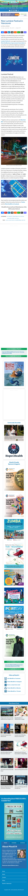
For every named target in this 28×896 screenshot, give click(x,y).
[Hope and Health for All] (14, 450)
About (17, 8)
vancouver (17, 218)
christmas (22, 216)
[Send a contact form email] (19, 10)
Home (3, 871)
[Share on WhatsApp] (18, 32)
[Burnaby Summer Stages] (14, 577)
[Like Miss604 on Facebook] (16, 10)
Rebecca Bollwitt (6, 26)
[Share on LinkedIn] (9, 32)
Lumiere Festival (5, 41)
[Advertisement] (14, 285)
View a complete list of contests (13, 356)
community (9, 218)
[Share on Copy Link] (22, 32)
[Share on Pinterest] (5, 32)
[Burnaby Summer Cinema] (14, 596)
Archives (22, 842)
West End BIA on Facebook (12, 204)
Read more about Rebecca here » (10, 865)
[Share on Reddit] (15, 32)
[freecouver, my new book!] (14, 839)
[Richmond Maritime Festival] (14, 374)
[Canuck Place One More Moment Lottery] (14, 14)
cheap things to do (16, 216)
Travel (9, 8)
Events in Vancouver (6, 883)
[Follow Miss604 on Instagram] (12, 10)
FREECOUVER (15, 6)
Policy (3, 880)
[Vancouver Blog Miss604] (14, 2)
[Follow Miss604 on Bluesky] (10, 10)
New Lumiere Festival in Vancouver (12, 22)
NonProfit (2, 8)
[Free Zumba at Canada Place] (14, 530)
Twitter (23, 202)
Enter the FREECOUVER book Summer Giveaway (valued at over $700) (13, 352)
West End (23, 220)
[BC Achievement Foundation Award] (14, 478)
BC (7, 216)
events (7, 220)
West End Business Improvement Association (13, 43)
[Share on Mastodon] (25, 32)
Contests (14, 842)
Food (6, 8)
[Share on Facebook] (2, 32)
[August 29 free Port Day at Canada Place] (14, 618)
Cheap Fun (10, 216)
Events (13, 8)
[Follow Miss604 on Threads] (14, 10)
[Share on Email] (12, 32)
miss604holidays (18, 220)
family (13, 218)
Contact (21, 8)
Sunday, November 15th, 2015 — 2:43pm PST (11, 28)
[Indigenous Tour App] (14, 433)
